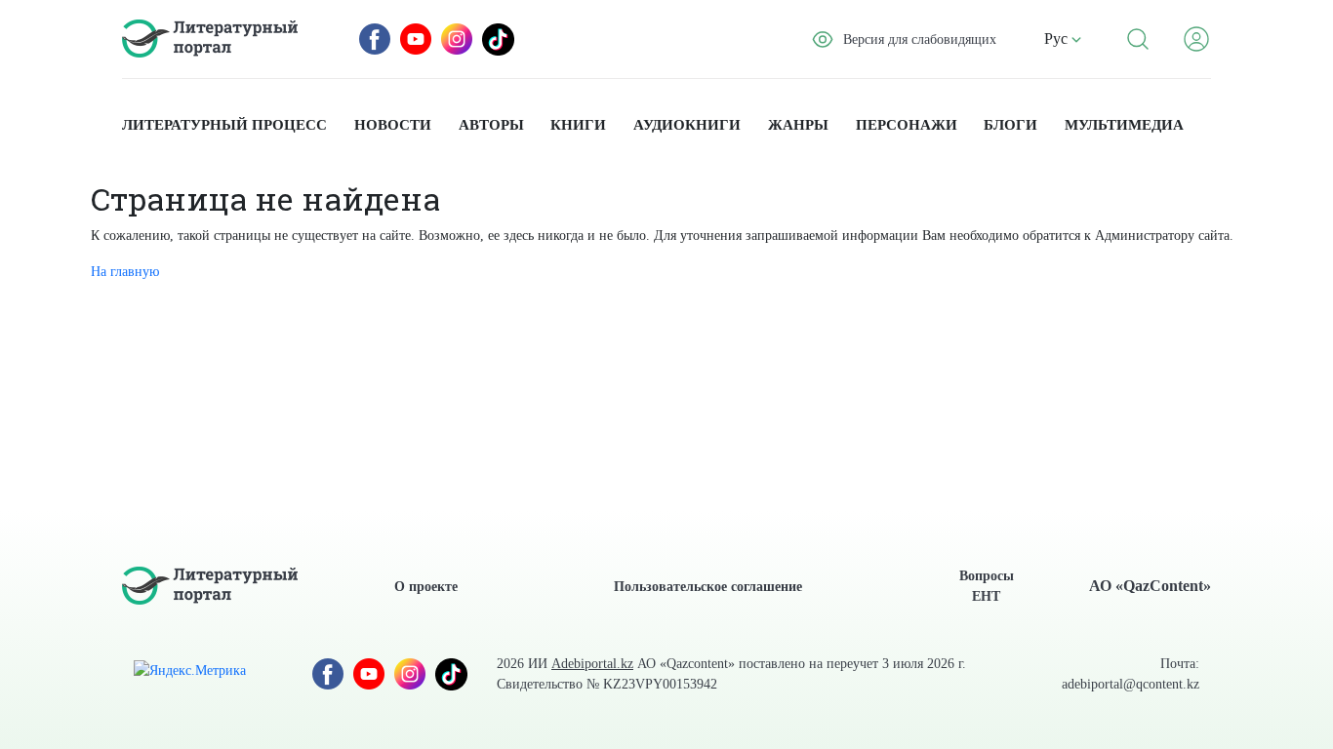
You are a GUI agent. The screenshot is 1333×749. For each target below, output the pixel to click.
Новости (392, 125)
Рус (1057, 38)
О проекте (426, 586)
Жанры (798, 125)
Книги (578, 125)
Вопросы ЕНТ (986, 586)
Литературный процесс (224, 125)
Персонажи (906, 125)
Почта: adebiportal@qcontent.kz (1130, 673)
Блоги (1010, 125)
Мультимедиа (1124, 125)
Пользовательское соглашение (708, 586)
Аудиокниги (687, 125)
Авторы (491, 125)
